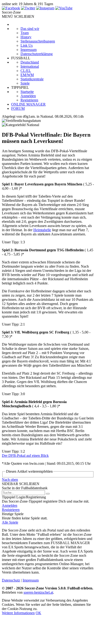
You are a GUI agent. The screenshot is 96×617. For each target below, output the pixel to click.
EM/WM (27, 75)
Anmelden (28, 96)
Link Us (27, 45)
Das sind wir (30, 29)
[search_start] (48, 493)
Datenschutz (11, 580)
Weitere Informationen (18, 613)
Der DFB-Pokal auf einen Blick (25, 455)
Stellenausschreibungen (38, 41)
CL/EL (26, 71)
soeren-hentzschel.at (38, 592)
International (30, 66)
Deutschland (30, 62)
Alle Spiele (10, 522)
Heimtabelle (42, 230)
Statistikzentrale (32, 79)
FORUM (18, 108)
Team (25, 33)
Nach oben (10, 480)
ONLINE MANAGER (28, 104)
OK (38, 613)
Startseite (27, 92)
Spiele (25, 83)
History (26, 37)
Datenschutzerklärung (37, 54)
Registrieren (29, 100)
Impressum (29, 50)
